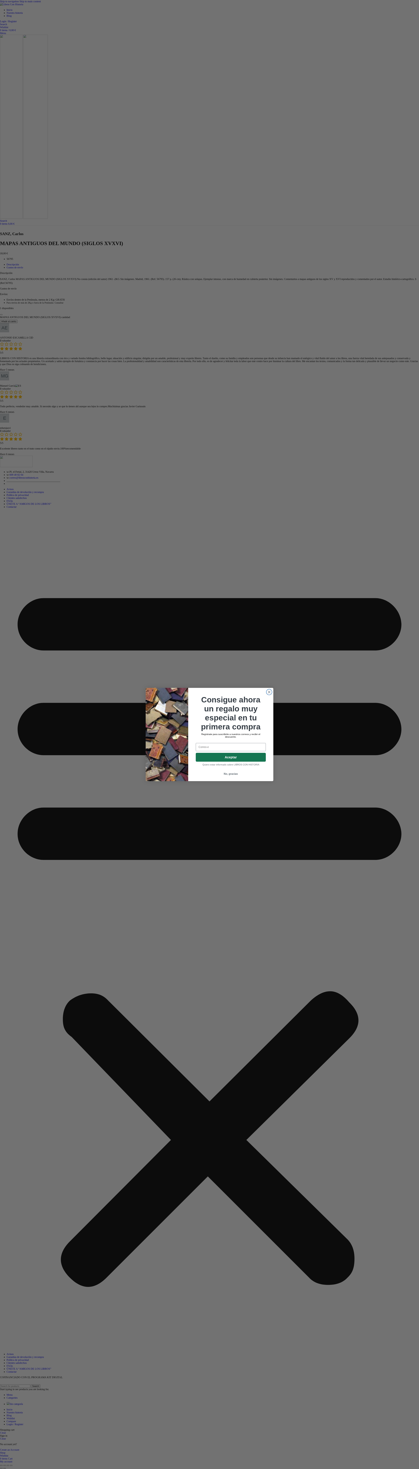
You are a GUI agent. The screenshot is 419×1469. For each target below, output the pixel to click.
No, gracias (231, 773)
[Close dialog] (269, 692)
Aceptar (231, 757)
